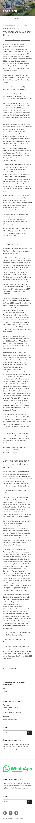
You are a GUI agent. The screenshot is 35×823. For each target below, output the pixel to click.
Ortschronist (21, 26)
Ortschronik (11, 668)
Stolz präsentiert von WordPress (13, 818)
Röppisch (10, 11)
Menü (18, 19)
